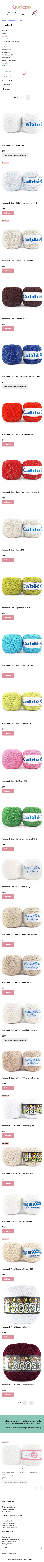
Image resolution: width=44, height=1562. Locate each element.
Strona (16, 97)
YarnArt (7, 47)
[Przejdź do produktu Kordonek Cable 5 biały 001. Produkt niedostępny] (22, 123)
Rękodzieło (6, 52)
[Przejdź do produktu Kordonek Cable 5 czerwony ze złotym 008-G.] (22, 470)
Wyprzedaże (6, 57)
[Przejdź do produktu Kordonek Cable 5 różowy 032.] (22, 759)
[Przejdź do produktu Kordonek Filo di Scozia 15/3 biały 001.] (22, 1204)
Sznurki (4, 33)
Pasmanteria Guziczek (12, 20)
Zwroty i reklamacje (8, 1544)
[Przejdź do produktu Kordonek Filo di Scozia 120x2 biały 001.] (22, 1109)
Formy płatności (7, 1521)
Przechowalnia (7, 1511)
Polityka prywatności (9, 1541)
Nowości (5, 63)
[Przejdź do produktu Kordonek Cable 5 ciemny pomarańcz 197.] (22, 412)
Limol (6, 39)
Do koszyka (8, 213)
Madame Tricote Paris (12, 41)
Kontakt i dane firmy (9, 1553)
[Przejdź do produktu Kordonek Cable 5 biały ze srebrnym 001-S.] (22, 181)
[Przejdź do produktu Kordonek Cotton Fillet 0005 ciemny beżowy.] (22, 1061)
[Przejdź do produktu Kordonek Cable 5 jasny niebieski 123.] (22, 643)
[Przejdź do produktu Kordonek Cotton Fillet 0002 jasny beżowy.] (22, 917)
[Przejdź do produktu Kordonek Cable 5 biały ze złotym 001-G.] (22, 239)
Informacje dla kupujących (11, 1539)
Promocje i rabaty (8, 1525)
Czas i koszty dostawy (9, 1527)
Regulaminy (6, 1537)
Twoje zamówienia (8, 1507)
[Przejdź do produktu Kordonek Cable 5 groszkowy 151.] (22, 586)
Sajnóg (6, 44)
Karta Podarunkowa (9, 60)
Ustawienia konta (8, 1509)
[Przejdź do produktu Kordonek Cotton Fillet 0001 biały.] (22, 870)
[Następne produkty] (24, 1403)
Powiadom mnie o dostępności (15, 155)
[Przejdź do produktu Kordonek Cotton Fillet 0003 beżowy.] (22, 965)
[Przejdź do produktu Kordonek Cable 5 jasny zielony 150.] (22, 701)
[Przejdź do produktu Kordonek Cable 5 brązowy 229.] (22, 297)
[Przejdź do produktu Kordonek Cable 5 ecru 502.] (22, 528)
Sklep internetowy (19, 1559)
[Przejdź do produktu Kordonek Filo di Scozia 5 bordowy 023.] (22, 1363)
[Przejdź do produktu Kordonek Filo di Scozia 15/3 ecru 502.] (22, 1252)
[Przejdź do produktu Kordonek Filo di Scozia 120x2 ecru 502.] (22, 1156)
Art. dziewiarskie (7, 55)
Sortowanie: (6, 85)
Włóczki (4, 31)
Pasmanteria (6, 49)
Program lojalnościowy (9, 1523)
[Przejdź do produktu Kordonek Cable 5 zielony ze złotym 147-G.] (22, 817)
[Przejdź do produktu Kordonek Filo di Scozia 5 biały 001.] (22, 1305)
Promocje (5, 65)
